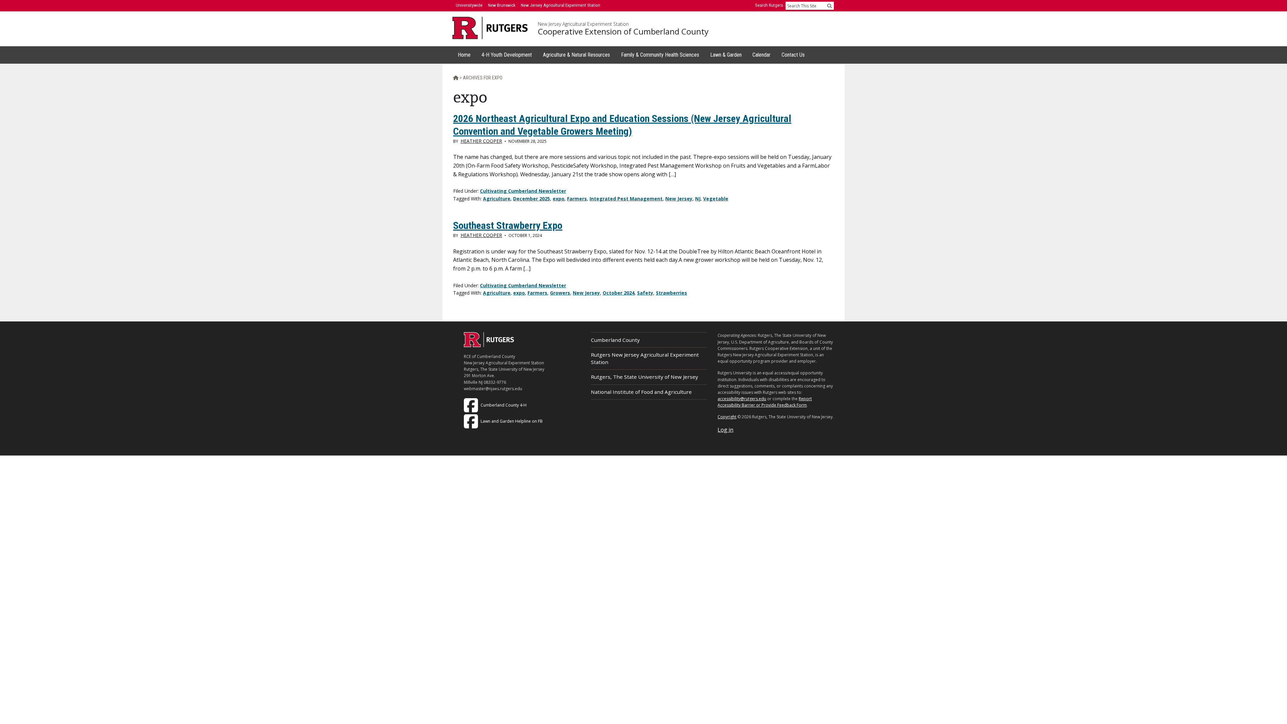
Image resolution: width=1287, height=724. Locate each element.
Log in (725, 429)
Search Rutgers (769, 5)
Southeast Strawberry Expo (507, 225)
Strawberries (671, 293)
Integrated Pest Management (626, 198)
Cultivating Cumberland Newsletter (523, 191)
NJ (697, 198)
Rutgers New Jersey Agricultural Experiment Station (645, 358)
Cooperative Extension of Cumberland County (623, 31)
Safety (645, 293)
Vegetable (715, 198)
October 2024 (618, 293)
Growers (560, 293)
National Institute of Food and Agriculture (641, 391)
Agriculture (496, 198)
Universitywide (469, 5)
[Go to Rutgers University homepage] (490, 28)
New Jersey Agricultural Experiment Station (583, 24)
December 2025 (531, 198)
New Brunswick (501, 5)
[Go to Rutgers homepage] (489, 345)
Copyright (727, 417)
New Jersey (678, 198)
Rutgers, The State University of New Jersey (644, 376)
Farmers (577, 198)
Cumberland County (615, 340)
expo (558, 198)
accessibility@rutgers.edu (742, 399)
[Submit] (829, 5)
